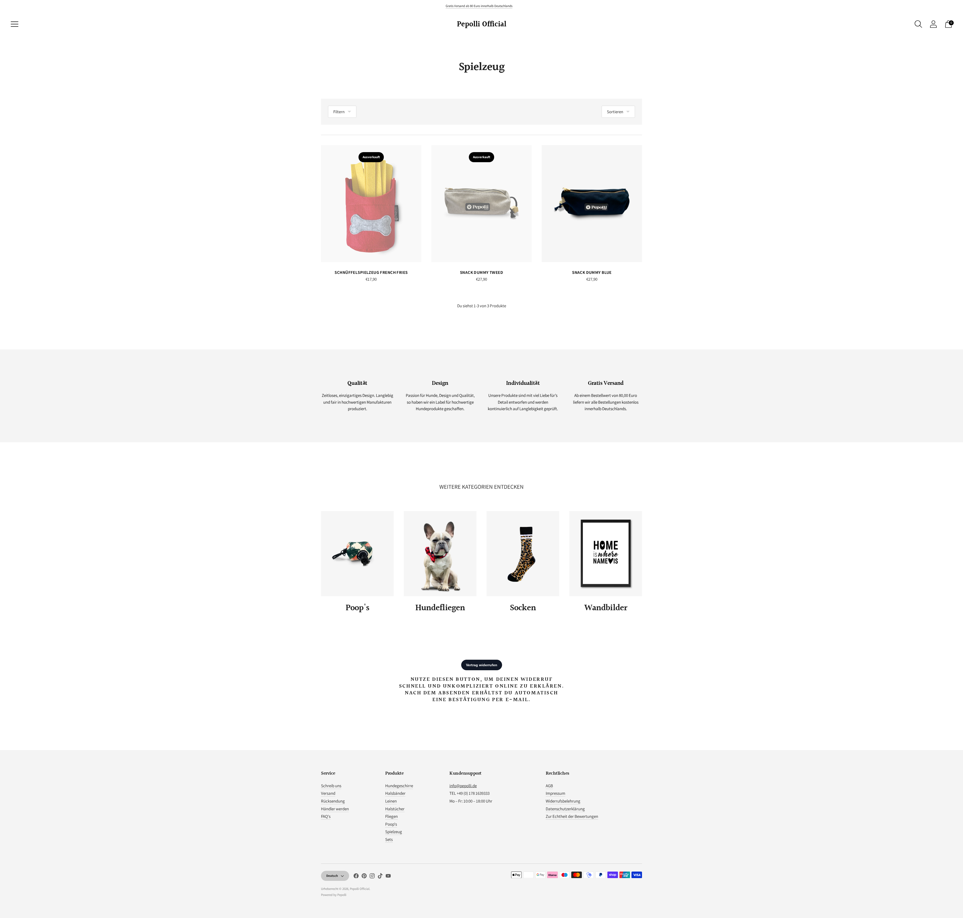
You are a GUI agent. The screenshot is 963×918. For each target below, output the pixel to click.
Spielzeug (393, 831)
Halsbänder (395, 793)
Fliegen (391, 816)
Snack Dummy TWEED (481, 272)
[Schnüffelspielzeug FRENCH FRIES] (371, 203)
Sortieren (615, 111)
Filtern (339, 111)
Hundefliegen (440, 608)
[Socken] (523, 553)
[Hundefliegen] (440, 553)
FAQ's (326, 816)
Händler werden (335, 809)
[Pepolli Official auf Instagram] (372, 877)
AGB (549, 785)
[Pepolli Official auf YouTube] (388, 877)
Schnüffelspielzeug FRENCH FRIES (371, 272)
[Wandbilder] (605, 553)
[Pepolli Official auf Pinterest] (364, 877)
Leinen (391, 801)
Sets (389, 839)
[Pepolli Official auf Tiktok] (380, 877)
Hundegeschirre (399, 785)
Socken (523, 608)
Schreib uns (331, 785)
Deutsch (332, 876)
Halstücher (395, 809)
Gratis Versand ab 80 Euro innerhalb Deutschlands (479, 6)
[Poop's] (357, 553)
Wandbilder (605, 608)
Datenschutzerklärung (565, 809)
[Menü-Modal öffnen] (15, 24)
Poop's (357, 608)
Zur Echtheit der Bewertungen (572, 816)
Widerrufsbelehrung (563, 801)
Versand (328, 793)
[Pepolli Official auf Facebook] (356, 877)
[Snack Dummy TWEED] (481, 203)
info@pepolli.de (463, 785)
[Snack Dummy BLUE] (592, 203)
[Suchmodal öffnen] (918, 24)
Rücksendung (333, 801)
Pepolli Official (359, 889)
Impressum (555, 793)
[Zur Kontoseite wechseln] (933, 24)
